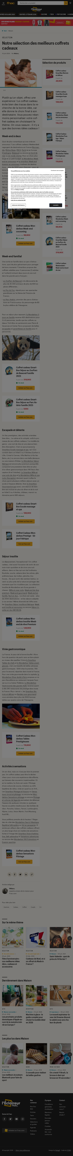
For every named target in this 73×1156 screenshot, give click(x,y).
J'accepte (55, 205)
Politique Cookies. (19, 189)
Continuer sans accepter (57, 170)
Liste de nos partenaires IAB (18, 200)
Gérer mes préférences (18, 205)
